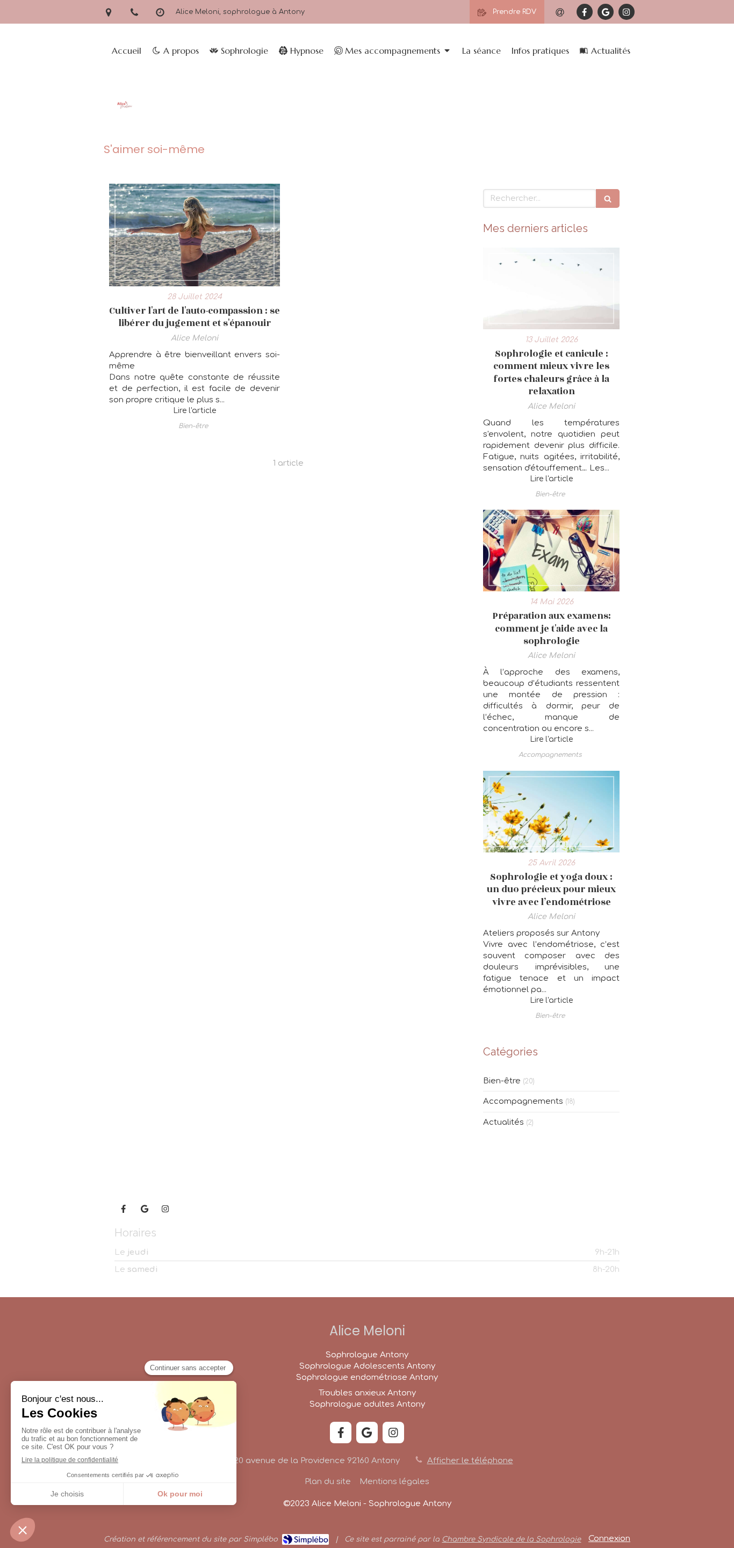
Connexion (609, 1538)
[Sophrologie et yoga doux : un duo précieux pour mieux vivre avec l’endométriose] (551, 811)
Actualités (503, 1122)
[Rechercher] (608, 198)
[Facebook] (585, 12)
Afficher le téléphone (470, 1460)
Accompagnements (523, 1101)
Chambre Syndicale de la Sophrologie (511, 1539)
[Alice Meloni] (124, 120)
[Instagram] (626, 12)
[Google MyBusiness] (606, 12)
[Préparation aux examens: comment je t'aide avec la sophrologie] (551, 550)
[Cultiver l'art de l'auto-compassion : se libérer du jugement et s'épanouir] (194, 235)
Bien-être (502, 1081)
